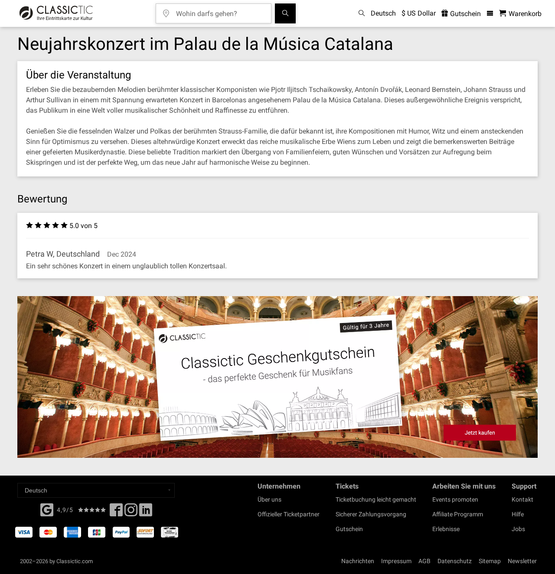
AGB (424, 561)
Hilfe (518, 514)
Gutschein (464, 14)
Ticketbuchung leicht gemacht (376, 499)
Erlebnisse (446, 528)
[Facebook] (46, 508)
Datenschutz (454, 561)
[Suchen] (285, 13)
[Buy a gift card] (277, 377)
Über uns (269, 499)
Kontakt (522, 499)
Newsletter (522, 561)
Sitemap (490, 561)
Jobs (518, 528)
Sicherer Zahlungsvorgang (371, 514)
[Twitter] (130, 512)
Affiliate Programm (457, 514)
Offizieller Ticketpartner (289, 514)
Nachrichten (357, 561)
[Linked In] (145, 512)
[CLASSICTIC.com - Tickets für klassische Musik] (56, 13)
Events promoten (455, 499)
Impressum (396, 561)
